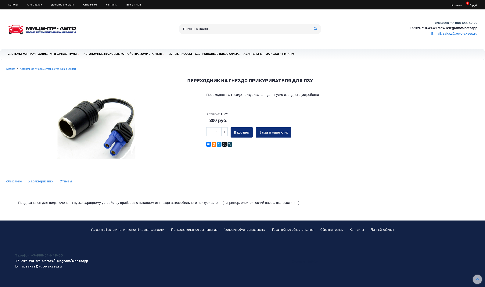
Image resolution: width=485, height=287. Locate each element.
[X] (224, 144)
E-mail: (436, 33)
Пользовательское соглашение (194, 229)
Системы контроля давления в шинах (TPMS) (42, 53)
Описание (14, 181)
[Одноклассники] (214, 144)
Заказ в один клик (273, 132)
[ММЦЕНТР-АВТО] (45, 28)
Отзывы (65, 181)
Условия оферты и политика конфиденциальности (127, 229)
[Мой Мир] (219, 144)
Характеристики (40, 181)
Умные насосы (180, 53)
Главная (10, 68)
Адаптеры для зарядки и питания (269, 53)
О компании (34, 4)
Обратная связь (331, 229)
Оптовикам (90, 4)
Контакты (111, 4)
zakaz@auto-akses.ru (460, 33)
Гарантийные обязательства (293, 229)
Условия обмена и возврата (245, 229)
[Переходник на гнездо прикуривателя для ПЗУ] (97, 130)
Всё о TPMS (133, 4)
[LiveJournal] (230, 144)
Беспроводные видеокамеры (217, 53)
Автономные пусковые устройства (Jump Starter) (123, 53)
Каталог (13, 4)
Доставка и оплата (62, 4)
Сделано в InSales (305, 261)
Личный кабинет (382, 229)
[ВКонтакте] (208, 144)
